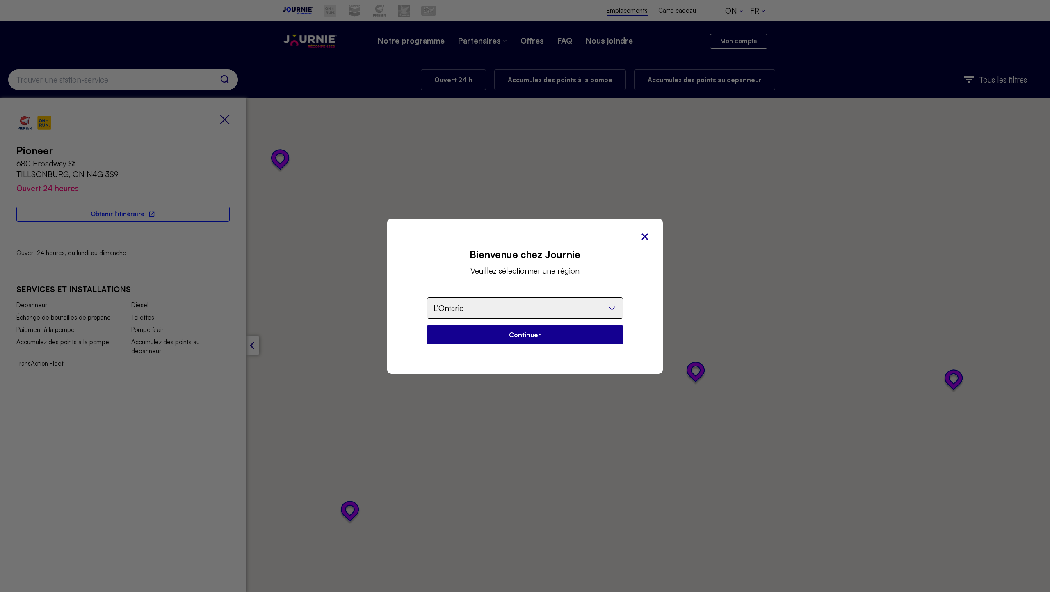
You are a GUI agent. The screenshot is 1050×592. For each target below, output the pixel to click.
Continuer (525, 335)
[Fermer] (645, 237)
